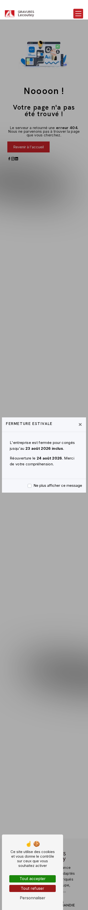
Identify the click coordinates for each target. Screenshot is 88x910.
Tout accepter (33, 878)
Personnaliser (32, 897)
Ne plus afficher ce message (57, 485)
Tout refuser (32, 888)
